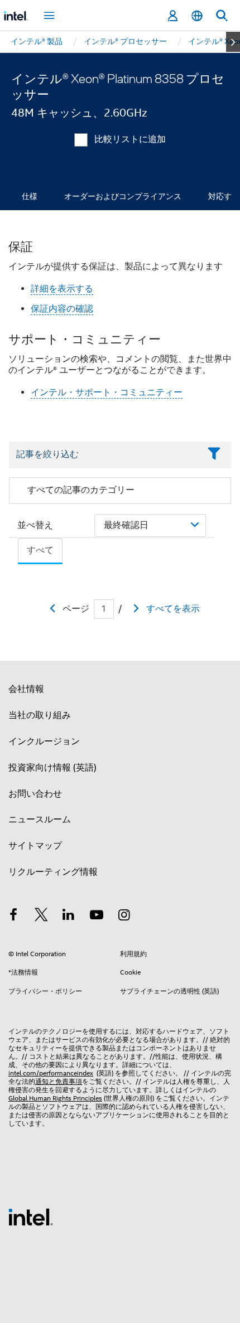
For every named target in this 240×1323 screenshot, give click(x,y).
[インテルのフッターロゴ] (30, 1216)
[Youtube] (96, 917)
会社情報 (26, 689)
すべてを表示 (173, 608)
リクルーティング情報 (53, 872)
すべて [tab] (40, 550)
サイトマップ (35, 845)
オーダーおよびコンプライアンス (122, 196)
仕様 (29, 196)
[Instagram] (123, 917)
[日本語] (197, 16)
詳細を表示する (62, 288)
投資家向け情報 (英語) (52, 767)
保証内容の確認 (62, 308)
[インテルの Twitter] (41, 917)
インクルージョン (44, 741)
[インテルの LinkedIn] (68, 917)
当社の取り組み (39, 715)
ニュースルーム (39, 819)
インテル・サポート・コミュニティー (107, 392)
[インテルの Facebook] (13, 917)
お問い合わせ (35, 793)
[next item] (233, 42)
